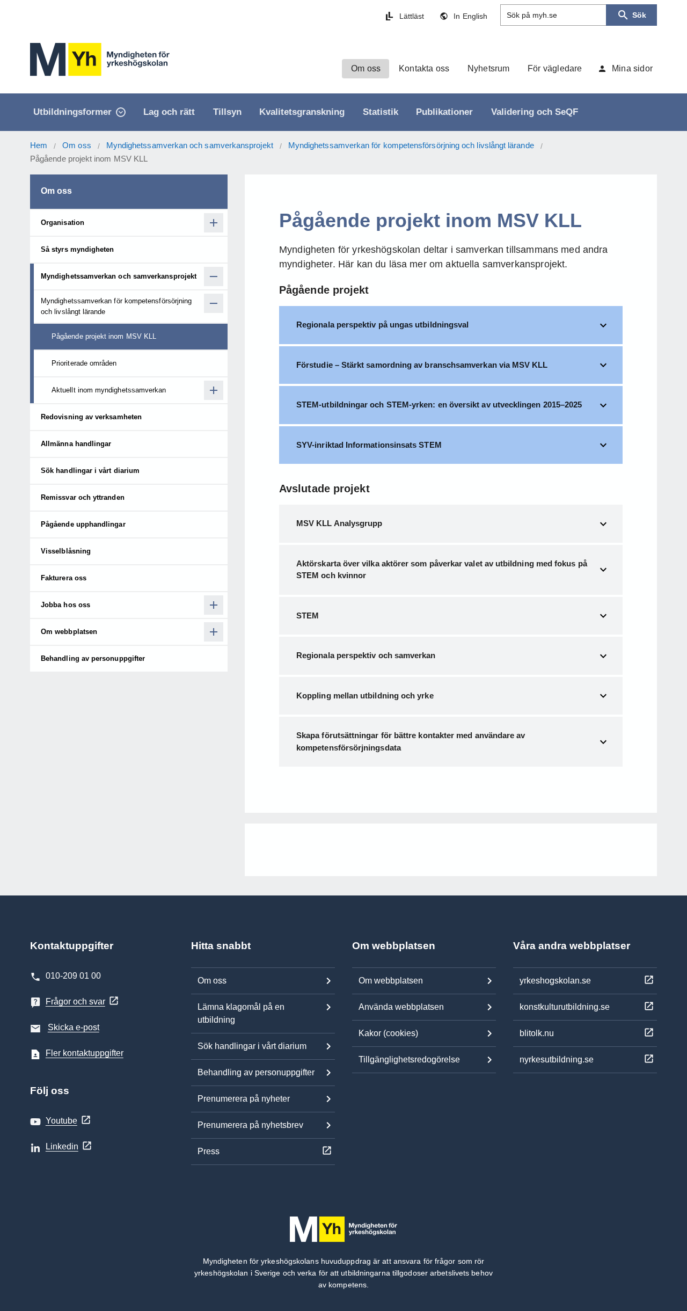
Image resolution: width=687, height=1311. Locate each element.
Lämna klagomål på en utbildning (241, 1013)
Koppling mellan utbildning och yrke (365, 695)
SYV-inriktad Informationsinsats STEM (369, 444)
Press (209, 1151)
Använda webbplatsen (401, 1006)
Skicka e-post (73, 1027)
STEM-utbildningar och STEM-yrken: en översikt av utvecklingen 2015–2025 (439, 404)
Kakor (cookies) (388, 1033)
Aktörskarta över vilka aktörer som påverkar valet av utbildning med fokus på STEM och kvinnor (441, 569)
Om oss (76, 145)
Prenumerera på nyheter (244, 1098)
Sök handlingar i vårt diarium (252, 1046)
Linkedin (62, 1146)
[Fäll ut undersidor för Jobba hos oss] (213, 605)
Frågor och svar (75, 1001)
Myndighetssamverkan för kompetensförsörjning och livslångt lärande (411, 145)
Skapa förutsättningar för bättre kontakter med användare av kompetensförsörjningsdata (410, 741)
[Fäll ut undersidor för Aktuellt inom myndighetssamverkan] (213, 390)
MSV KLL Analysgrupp (339, 523)
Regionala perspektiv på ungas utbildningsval (382, 324)
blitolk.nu (537, 1033)
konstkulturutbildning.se (565, 1006)
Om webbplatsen (391, 980)
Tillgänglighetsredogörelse (409, 1059)
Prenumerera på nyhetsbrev (250, 1125)
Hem (38, 145)
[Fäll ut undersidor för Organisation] (213, 222)
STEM (307, 615)
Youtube (61, 1120)
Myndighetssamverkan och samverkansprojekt (189, 145)
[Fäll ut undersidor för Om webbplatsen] (213, 632)
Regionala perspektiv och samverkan (366, 655)
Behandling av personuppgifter (256, 1072)
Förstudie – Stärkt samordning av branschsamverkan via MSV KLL (422, 364)
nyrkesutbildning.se (557, 1059)
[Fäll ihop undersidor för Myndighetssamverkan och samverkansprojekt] (213, 276)
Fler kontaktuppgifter (84, 1053)
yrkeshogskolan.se (555, 980)
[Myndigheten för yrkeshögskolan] (99, 59)
